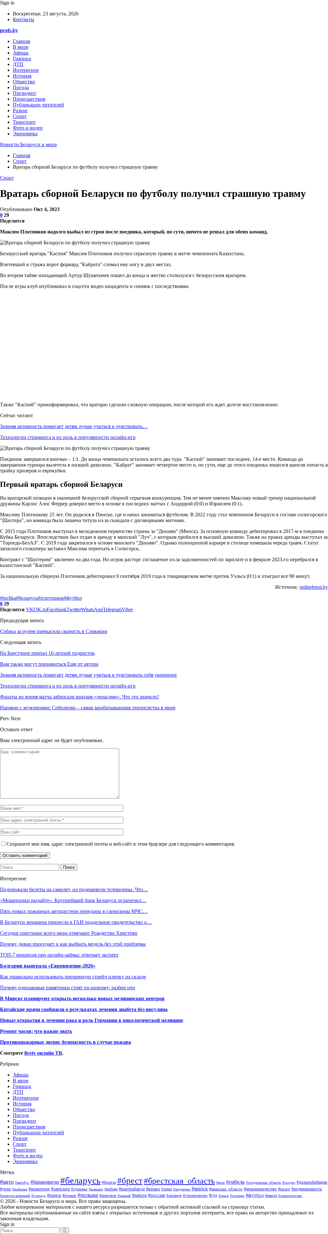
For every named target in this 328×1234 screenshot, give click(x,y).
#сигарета (174, 1196)
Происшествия (29, 99)
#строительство (195, 1196)
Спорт (20, 116)
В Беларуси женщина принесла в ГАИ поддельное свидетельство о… (76, 922)
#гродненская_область (263, 1182)
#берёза (109, 1182)
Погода (21, 87)
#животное (39, 1188)
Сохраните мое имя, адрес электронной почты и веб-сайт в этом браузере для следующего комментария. (120, 844)
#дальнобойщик (312, 1182)
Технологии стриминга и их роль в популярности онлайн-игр (67, 437)
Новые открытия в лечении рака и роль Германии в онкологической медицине (91, 1020)
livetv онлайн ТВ (43, 1053)
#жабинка (19, 1189)
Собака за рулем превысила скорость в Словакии (53, 631)
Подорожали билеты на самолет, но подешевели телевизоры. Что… (74, 889)
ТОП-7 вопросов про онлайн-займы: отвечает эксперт (59, 955)
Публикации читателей (38, 104)
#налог (284, 1189)
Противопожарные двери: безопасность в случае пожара (65, 1042)
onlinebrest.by (313, 587)
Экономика (25, 133)
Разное (20, 110)
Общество (24, 81)
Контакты (23, 19)
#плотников (51, 598)
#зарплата (60, 1189)
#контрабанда (132, 1189)
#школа (271, 1195)
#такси (223, 1195)
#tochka (8, 598)
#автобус (22, 1182)
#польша (88, 1195)
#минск (200, 1188)
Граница (22, 58)
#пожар (69, 1195)
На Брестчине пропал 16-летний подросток (47, 653)
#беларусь (27, 598)
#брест (130, 1181)
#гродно (288, 1182)
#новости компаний (15, 1195)
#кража (153, 1188)
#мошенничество (260, 1189)
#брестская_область (179, 1181)
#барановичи (44, 1182)
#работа (139, 1195)
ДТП (18, 64)
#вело (220, 1182)
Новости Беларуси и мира (28, 144)
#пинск (54, 1195)
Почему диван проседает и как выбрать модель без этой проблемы (73, 944)
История (22, 76)
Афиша (21, 52)
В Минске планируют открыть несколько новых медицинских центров (82, 998)
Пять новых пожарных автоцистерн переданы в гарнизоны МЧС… (74, 911)
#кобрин (111, 1189)
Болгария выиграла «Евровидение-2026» (47, 965)
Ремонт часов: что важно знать (36, 1031)
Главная (21, 41)
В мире (21, 47)
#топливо (237, 1195)
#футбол (73, 598)
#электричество (290, 1195)
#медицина (181, 1189)
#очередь (38, 1195)
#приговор (107, 1195)
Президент (24, 93)
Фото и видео (28, 128)
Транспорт (24, 122)
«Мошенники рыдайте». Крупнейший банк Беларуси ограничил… (73, 900)
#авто (7, 1182)
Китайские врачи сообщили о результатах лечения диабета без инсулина (84, 1009)
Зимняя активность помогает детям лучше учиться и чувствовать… (74, 426)
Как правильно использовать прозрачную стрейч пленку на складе (73, 976)
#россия (156, 1195)
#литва (166, 1189)
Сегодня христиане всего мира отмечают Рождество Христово (68, 933)
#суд (213, 1195)
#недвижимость (306, 1189)
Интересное (26, 70)
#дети (5, 1188)
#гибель (235, 1182)
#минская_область (225, 1189)
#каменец (96, 1189)
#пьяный (124, 1195)
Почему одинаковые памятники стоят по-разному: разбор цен (67, 987)
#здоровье (79, 1189)
